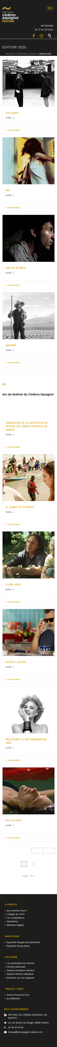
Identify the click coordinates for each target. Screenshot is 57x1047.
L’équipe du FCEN (16, 914)
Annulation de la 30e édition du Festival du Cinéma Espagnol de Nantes (27, 426)
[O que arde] (28, 555)
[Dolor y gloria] (28, 632)
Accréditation (13, 998)
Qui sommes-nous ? (17, 910)
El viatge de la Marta (20, 507)
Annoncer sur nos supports (20, 977)
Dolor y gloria (16, 662)
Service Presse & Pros (18, 994)
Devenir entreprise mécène (20, 970)
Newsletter (12, 921)
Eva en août (14, 820)
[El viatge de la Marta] (28, 477)
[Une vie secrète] (28, 238)
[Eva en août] (28, 790)
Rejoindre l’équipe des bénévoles (23, 942)
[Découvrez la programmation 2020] (28, 709)
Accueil (9, 54)
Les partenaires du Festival (20, 963)
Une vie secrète (16, 267)
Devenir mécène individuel (20, 973)
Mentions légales (15, 924)
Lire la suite (14, 130)
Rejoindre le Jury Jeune (18, 945)
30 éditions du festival (26, 54)
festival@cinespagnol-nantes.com (25, 1032)
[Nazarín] (28, 315)
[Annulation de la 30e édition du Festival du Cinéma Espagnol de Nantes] (28, 393)
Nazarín (11, 345)
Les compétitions (15, 917)
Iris (8, 190)
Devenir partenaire (16, 966)
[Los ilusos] (28, 83)
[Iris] (28, 160)
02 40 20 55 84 (15, 1027)
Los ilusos (12, 112)
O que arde (13, 584)
